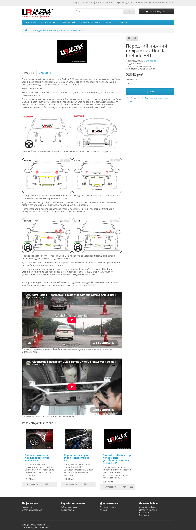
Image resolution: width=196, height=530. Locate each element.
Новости (122, 22)
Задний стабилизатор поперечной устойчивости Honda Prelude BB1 (117, 458)
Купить (150, 91)
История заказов (148, 509)
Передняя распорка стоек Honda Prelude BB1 (76, 457)
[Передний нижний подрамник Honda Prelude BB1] (72, 51)
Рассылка (144, 515)
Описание (29, 72)
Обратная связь (69, 507)
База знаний (69, 22)
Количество (132, 79)
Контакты (109, 22)
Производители (108, 507)
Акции (103, 509)
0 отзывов (150, 98)
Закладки (144, 512)
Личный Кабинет (148, 507)
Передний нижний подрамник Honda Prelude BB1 (59, 30)
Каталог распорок (49, 22)
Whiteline (31, 22)
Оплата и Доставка (89, 22)
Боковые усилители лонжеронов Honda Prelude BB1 (37, 457)
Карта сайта (67, 509)
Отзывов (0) (45, 72)
